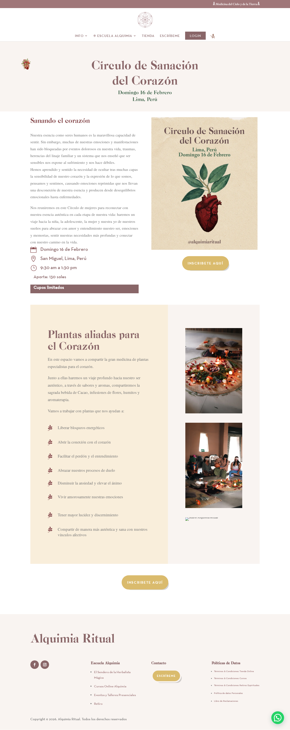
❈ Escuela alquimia (112, 36)
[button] (277, 717)
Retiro (98, 704)
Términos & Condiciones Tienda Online (234, 671)
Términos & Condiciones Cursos (230, 678)
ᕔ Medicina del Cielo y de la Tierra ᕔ (236, 4)
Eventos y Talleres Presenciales (115, 695)
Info (79, 36)
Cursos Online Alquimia (110, 686)
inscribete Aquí (205, 263)
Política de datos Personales (228, 693)
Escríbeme (170, 36)
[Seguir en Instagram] (45, 664)
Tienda (148, 36)
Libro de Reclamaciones (226, 700)
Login (195, 36)
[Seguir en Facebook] (34, 664)
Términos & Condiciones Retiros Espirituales (236, 685)
